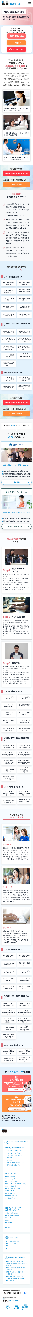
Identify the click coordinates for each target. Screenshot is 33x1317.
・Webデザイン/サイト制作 (13, 1151)
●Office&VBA (10, 1198)
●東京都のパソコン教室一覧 (14, 1261)
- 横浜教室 (9, 1269)
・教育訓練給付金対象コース (14, 1165)
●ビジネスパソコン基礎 (12, 1188)
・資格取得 (8, 1160)
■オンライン (10, 1280)
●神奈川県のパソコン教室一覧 (15, 1268)
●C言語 (7, 1227)
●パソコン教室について (13, 1241)
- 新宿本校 (9, 1263)
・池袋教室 (22, 1263)
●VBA (8, 1246)
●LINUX (8, 1218)
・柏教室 (21, 1278)
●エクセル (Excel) (11, 1181)
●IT (7, 1248)
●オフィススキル (11, 1243)
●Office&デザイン (11, 1196)
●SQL (7, 1225)
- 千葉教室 (9, 1278)
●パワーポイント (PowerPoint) (15, 1184)
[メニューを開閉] (29, 3)
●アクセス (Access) (11, 1191)
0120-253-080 (12, 1117)
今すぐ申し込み (16, 1089)
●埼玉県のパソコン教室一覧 (14, 1272)
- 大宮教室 (9, 1274)
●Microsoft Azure (11, 1213)
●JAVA (7, 1220)
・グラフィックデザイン (12, 1153)
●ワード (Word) (10, 1186)
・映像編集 (8, 1158)
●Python (8, 1222)
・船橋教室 (15, 1278)
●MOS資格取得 (10, 1176)
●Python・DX (10, 1193)
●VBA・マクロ (10, 1179)
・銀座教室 (15, 1263)
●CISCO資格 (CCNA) (12, 1215)
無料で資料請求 (16, 1109)
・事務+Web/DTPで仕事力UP (14, 1162)
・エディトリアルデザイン (13, 1155)
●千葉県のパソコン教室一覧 (14, 1276)
